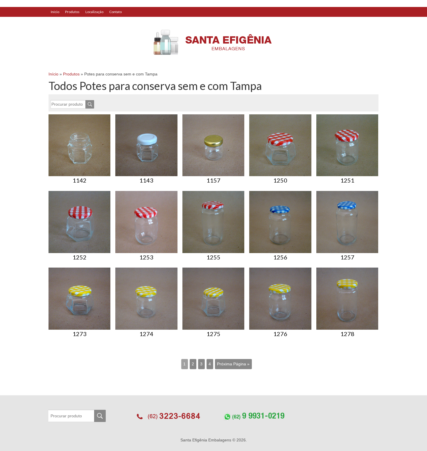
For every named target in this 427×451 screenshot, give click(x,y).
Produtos (72, 12)
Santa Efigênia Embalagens (206, 440)
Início (55, 12)
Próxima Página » (233, 364)
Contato (115, 12)
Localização (94, 12)
